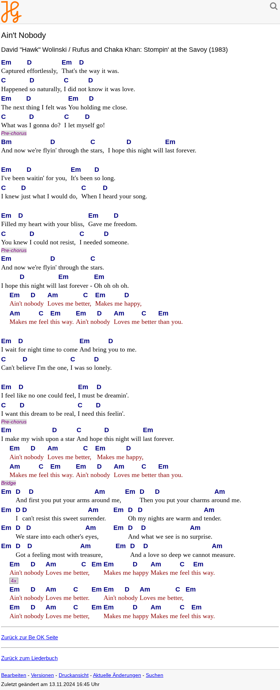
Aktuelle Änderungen (117, 675)
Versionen (42, 675)
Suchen (154, 675)
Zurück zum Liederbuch (29, 658)
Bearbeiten (13, 675)
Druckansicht (74, 675)
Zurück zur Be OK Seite (29, 637)
